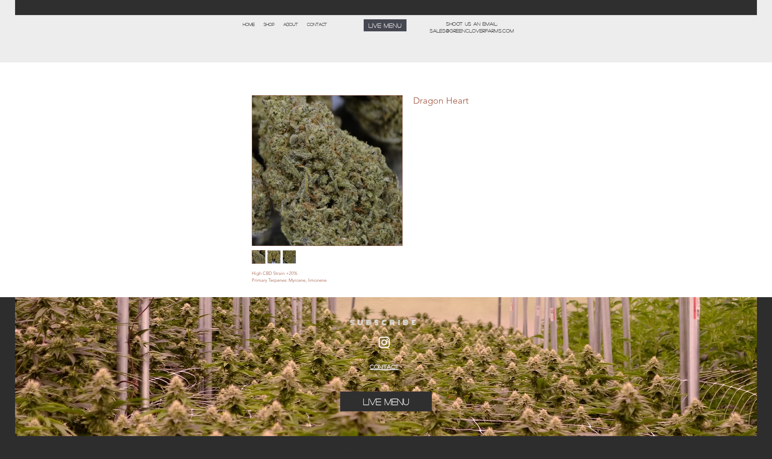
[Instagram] (384, 342)
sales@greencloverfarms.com (472, 30)
